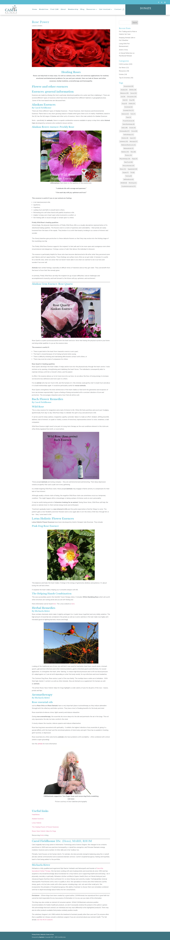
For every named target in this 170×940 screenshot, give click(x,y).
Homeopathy (124, 131)
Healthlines (36, 815)
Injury (132, 138)
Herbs (124, 127)
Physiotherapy (125, 159)
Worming (132, 183)
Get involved (104, 9)
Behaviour (124, 93)
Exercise (125, 114)
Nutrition (125, 152)
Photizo (128, 155)
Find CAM (54, 9)
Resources (91, 9)
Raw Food (128, 162)
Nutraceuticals (128, 148)
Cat (123, 96)
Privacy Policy (36, 934)
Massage (133, 141)
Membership (73, 9)
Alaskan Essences (38, 819)
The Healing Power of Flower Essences (45, 827)
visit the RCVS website (45, 920)
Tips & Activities (124, 78)
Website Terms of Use (47, 934)
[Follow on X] (162, 2)
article (40, 744)
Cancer (133, 93)
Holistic (132, 127)
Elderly (132, 103)
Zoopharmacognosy (128, 186)
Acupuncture (128, 86)
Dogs (124, 103)
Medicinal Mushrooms (128, 145)
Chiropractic (131, 96)
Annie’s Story (123, 50)
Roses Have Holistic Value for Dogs (44, 831)
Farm (133, 114)
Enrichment (128, 107)
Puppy (134, 159)
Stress (123, 169)
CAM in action (123, 64)
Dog (131, 100)
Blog (82, 9)
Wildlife (124, 183)
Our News (122, 68)
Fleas (128, 117)
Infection (125, 138)
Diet (125, 100)
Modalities (43, 9)
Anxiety (124, 90)
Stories (39, 26)
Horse (134, 131)
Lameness (124, 141)
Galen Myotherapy (128, 124)
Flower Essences (128, 121)
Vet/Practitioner (128, 179)
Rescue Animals (128, 165)
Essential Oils (128, 110)
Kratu (42, 835)
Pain (133, 152)
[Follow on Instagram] (165, 2)
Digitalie (41, 937)
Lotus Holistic (36, 823)
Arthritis (132, 90)
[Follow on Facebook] (158, 2)
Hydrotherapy (128, 134)
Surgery (125, 172)
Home (34, 9)
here (54, 604)
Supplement (132, 169)
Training (128, 176)
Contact (118, 9)
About (63, 9)
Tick (132, 172)
